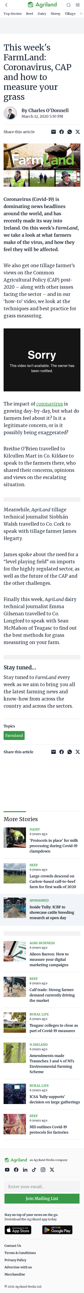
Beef (29, 14)
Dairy (42, 14)
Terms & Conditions (20, 1253)
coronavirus (49, 404)
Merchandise (14, 1274)
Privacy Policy (15, 1260)
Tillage (70, 14)
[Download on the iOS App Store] (21, 1229)
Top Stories (13, 14)
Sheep (55, 14)
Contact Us (12, 1246)
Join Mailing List (42, 1198)
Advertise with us (18, 1267)
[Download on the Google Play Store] (61, 1229)
